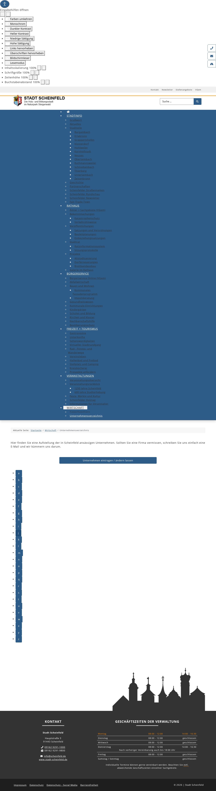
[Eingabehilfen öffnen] (4, 4)
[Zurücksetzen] (2, 14)
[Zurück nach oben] (211, 775)
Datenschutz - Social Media (62, 785)
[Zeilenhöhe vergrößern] (35, 77)
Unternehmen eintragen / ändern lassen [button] (108, 460)
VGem (198, 89)
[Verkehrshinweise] (211, 63)
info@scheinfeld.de (55, 756)
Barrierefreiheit (89, 785)
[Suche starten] (197, 101)
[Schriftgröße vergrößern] (37, 72)
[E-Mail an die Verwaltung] (211, 55)
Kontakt (155, 89)
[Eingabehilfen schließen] (8, 14)
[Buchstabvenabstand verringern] (43, 82)
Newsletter (167, 89)
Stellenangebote (184, 89)
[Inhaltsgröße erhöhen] (44, 67)
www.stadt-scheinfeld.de (53, 759)
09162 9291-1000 (55, 747)
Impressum (20, 785)
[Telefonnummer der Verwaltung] (211, 48)
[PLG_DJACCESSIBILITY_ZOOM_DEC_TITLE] (39, 67)
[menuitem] (68, 111)
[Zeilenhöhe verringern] (31, 77)
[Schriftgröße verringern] (32, 72)
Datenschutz (37, 785)
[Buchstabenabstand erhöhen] (47, 82)
